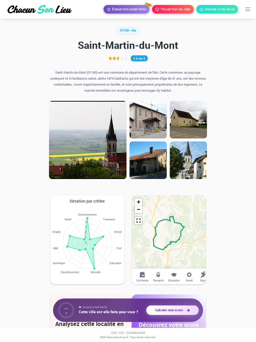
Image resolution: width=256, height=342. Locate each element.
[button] (138, 202)
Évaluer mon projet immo (130, 8)
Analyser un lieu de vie (218, 9)
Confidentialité (136, 332)
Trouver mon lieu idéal (174, 9)
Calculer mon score (169, 310)
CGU (114, 332)
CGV (121, 332)
